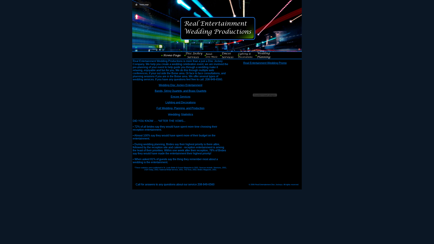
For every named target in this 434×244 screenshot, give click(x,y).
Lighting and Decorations (180, 102)
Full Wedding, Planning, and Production (180, 108)
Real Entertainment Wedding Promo (265, 63)
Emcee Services (180, 96)
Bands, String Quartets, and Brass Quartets (180, 90)
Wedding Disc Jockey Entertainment (180, 85)
